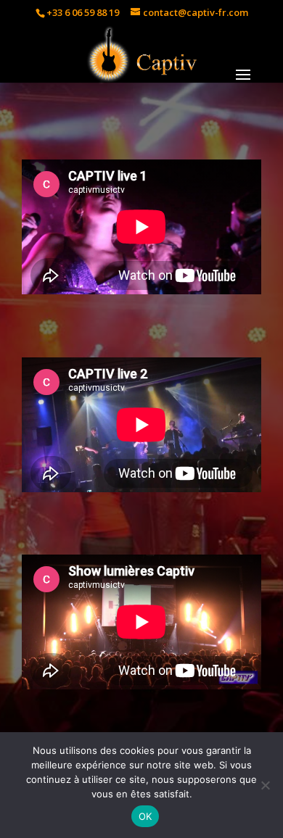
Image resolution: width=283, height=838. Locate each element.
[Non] (265, 785)
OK (145, 816)
